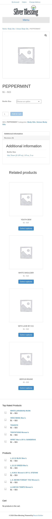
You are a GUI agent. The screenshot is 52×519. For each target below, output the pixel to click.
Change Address (34, 2)
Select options (26, 228)
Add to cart (16, 114)
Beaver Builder (38, 515)
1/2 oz (26, 155)
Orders (24, 2)
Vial (8, 155)
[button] (46, 35)
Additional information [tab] (13, 134)
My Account (15, 2)
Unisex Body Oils (22, 29)
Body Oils (11, 29)
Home (4, 29)
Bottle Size (6, 101)
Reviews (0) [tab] (9, 138)
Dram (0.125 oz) (17, 155)
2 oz (31, 155)
